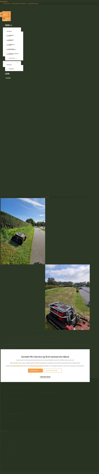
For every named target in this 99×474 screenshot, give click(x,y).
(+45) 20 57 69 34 (6, 3)
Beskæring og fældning (11, 49)
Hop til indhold (3, 1)
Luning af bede (10, 54)
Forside (7, 24)
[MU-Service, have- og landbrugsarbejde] (9, 10)
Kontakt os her (34, 370)
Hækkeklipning (10, 40)
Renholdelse (9, 44)
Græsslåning (9, 31)
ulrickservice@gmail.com (33, 3)
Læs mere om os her (52, 370)
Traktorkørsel (11, 68)
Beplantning (9, 35)
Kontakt (8, 78)
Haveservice (9, 29)
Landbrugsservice (11, 63)
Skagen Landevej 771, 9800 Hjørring (19, 3)
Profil (7, 73)
